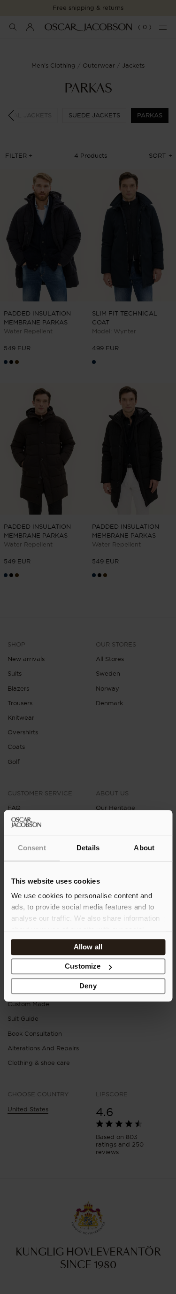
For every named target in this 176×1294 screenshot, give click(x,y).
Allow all (88, 947)
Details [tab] (88, 848)
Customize (82, 966)
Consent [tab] (32, 848)
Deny (87, 986)
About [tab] (144, 848)
